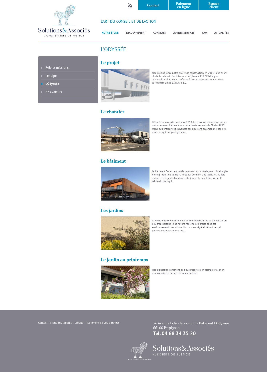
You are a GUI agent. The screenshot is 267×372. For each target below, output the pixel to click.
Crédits (79, 322)
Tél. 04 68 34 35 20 (174, 333)
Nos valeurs (53, 92)
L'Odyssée (52, 83)
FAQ (204, 32)
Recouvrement (136, 32)
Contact (153, 5)
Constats (159, 32)
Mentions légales (61, 322)
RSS (130, 5)
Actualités (221, 32)
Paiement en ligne (183, 5)
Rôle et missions (57, 67)
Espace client (214, 5)
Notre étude (110, 32)
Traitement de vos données (103, 322)
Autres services (184, 32)
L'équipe (51, 75)
